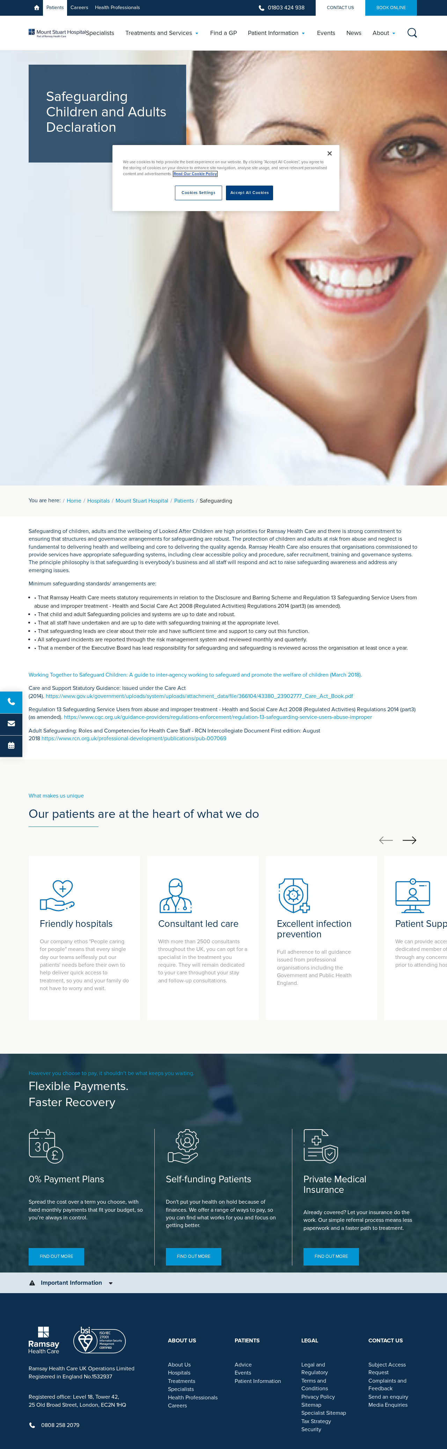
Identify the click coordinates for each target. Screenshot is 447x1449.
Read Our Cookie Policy (195, 174)
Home (74, 500)
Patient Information (258, 1381)
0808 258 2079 (60, 1425)
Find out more (56, 1256)
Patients (55, 7)
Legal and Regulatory (314, 1368)
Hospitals (98, 500)
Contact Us (340, 7)
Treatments (181, 1381)
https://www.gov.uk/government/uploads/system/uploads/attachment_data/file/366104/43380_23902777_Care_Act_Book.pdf (199, 696)
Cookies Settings (198, 192)
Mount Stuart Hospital (142, 500)
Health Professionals (117, 7)
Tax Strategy (316, 1421)
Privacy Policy (318, 1396)
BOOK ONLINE (391, 7)
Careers (79, 7)
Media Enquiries (388, 1404)
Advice (243, 1364)
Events (243, 1372)
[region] (225, 178)
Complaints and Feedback (387, 1384)
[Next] (409, 840)
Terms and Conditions (314, 1384)
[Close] (329, 153)
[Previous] (386, 840)
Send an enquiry (388, 1396)
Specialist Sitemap (323, 1413)
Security (311, 1429)
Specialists (181, 1389)
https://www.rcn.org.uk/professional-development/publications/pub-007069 (134, 738)
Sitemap (311, 1404)
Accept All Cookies (249, 192)
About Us (179, 1364)
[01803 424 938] (11, 702)
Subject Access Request (387, 1368)
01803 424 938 (286, 7)
